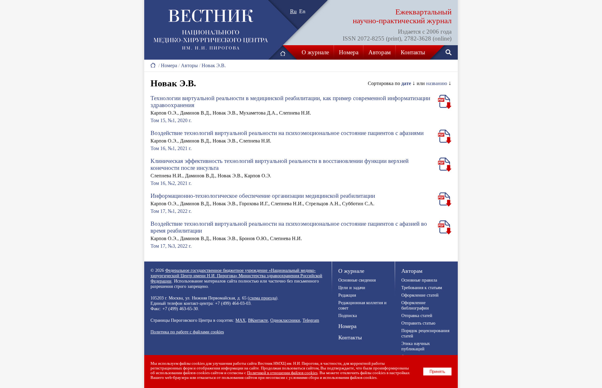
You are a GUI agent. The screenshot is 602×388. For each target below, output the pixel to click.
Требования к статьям (421, 287)
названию (436, 83)
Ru (293, 11)
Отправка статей (416, 315)
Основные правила (419, 280)
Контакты (413, 52)
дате (406, 83)
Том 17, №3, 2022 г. (171, 246)
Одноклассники (285, 320)
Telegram (311, 320)
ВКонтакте (258, 320)
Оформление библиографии (415, 305)
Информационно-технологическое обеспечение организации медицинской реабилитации (262, 195)
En (302, 11)
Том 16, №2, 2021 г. (171, 183)
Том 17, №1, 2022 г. (171, 211)
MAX (240, 320)
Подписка (347, 315)
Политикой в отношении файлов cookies (282, 373)
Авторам (379, 52)
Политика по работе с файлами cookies (187, 331)
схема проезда (262, 297)
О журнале (315, 52)
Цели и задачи (351, 287)
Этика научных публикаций (415, 346)
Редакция (347, 295)
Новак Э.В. (214, 65)
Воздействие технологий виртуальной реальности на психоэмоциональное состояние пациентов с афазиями (287, 133)
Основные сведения (357, 280)
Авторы (189, 65)
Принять (437, 371)
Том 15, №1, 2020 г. (171, 120)
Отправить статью (418, 323)
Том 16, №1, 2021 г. (171, 148)
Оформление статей (420, 295)
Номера (348, 52)
